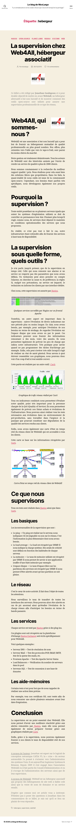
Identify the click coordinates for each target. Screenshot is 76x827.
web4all (33, 808)
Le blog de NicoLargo (38, 5)
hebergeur (17, 808)
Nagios (14, 38)
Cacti (52, 364)
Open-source (24, 38)
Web (63, 38)
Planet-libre (37, 38)
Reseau (47, 38)
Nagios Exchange (28, 636)
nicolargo (25, 67)
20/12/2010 (38, 67)
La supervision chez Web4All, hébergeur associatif (38, 52)
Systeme (56, 38)
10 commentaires (53, 67)
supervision (25, 808)
